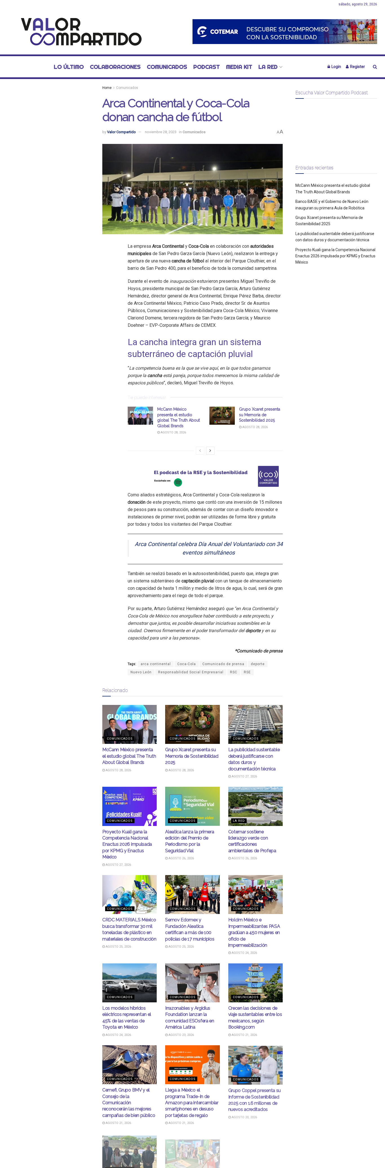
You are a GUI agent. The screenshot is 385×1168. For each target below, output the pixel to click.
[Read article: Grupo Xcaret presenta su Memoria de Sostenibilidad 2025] (222, 416)
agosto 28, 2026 (173, 432)
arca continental (156, 664)
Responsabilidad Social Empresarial (191, 672)
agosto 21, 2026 (244, 1035)
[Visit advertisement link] (285, 31)
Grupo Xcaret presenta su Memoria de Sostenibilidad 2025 (259, 414)
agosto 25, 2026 (118, 946)
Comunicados (167, 66)
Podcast (206, 66)
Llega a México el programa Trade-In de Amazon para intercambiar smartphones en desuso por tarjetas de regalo (191, 1102)
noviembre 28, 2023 (160, 132)
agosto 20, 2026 (244, 1117)
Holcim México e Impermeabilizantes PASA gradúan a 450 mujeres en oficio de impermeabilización (254, 932)
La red (268, 66)
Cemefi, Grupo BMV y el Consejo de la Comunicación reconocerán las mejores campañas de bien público (128, 1102)
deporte (258, 664)
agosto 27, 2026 (244, 776)
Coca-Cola (186, 664)
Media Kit (239, 66)
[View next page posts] (210, 451)
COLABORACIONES (115, 66)
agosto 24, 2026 (244, 953)
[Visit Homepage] (78, 31)
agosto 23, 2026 (181, 1035)
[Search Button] (375, 66)
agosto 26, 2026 (181, 858)
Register (357, 66)
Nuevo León (141, 672)
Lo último (69, 66)
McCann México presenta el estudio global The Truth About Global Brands (129, 756)
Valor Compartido (121, 132)
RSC (233, 672)
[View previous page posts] (200, 451)
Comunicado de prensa (223, 664)
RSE (247, 672)
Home (107, 88)
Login (336, 66)
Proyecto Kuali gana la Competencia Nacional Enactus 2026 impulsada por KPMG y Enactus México (127, 844)
